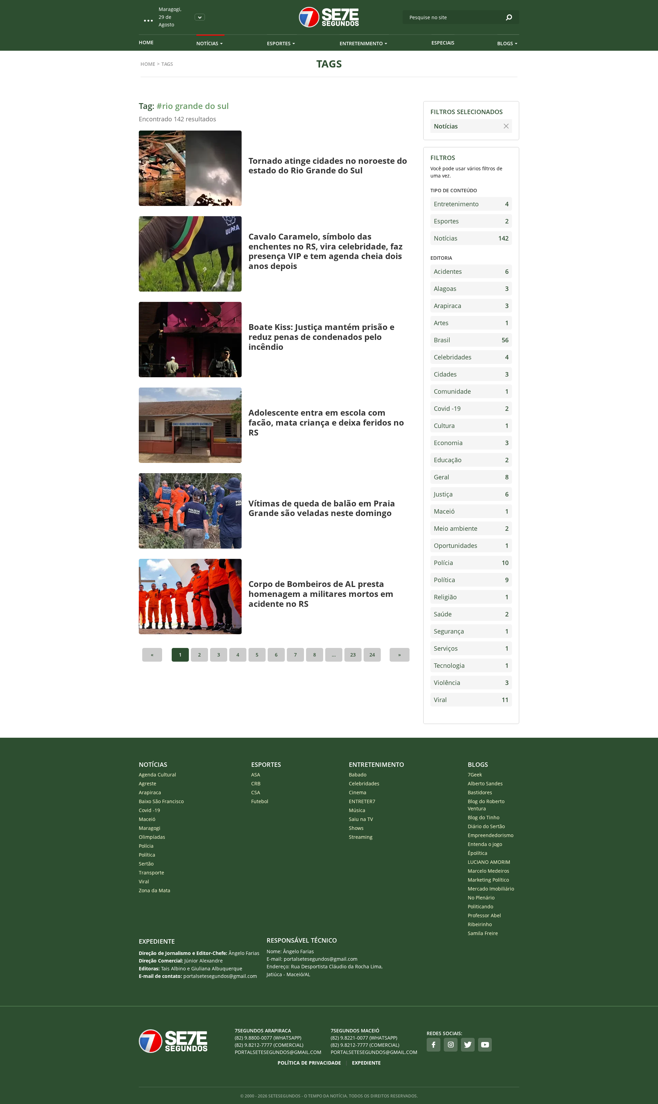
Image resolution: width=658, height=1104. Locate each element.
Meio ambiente (471, 528)
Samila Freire (483, 933)
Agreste (147, 783)
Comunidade (471, 391)
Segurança (471, 631)
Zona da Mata (154, 890)
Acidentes (471, 271)
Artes (471, 323)
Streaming (361, 837)
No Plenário (481, 897)
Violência (471, 682)
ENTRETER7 (362, 801)
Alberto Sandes (485, 783)
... (334, 654)
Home (146, 42)
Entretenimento (361, 43)
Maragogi (149, 828)
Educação (471, 460)
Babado (357, 774)
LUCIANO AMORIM (489, 862)
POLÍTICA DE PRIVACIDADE (309, 1062)
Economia (471, 443)
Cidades (471, 374)
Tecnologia (471, 665)
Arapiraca (471, 306)
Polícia (471, 563)
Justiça (471, 494)
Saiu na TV (361, 819)
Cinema (357, 792)
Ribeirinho (480, 924)
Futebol (259, 801)
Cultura (471, 425)
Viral (471, 700)
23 (353, 654)
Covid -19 (471, 408)
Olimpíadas (152, 837)
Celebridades (471, 357)
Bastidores (480, 792)
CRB (255, 783)
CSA (255, 792)
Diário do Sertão (486, 826)
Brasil (471, 340)
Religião (471, 597)
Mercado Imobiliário (491, 888)
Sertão (146, 863)
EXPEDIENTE (157, 941)
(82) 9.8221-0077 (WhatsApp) (364, 1037)
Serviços (471, 648)
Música (357, 810)
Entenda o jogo (485, 844)
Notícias (207, 43)
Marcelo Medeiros (488, 871)
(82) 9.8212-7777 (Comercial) (269, 1045)
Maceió (471, 511)
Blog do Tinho (483, 817)
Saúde (471, 614)
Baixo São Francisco (161, 801)
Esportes (279, 43)
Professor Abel (484, 915)
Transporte (151, 872)
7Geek (475, 774)
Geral (471, 477)
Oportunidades (471, 545)
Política (471, 580)
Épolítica (477, 853)
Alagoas (471, 288)
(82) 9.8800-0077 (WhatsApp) (268, 1037)
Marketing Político (488, 879)
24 (372, 654)
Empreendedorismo (490, 835)
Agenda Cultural (157, 774)
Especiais (442, 42)
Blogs (505, 43)
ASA (255, 774)
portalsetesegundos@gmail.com (278, 1052)
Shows (356, 828)
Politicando (480, 906)
